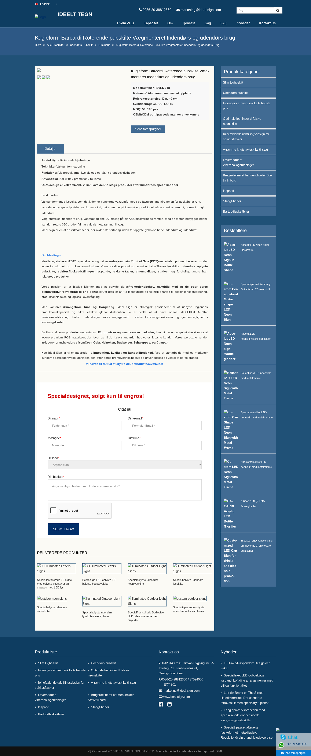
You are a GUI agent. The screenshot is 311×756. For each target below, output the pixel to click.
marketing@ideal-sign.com (201, 10)
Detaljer (50, 149)
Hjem (38, 45)
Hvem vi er (125, 23)
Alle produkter (55, 45)
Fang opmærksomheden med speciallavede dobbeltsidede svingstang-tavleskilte (243, 715)
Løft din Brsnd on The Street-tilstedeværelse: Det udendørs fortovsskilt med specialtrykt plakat (244, 698)
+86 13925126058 (296, 744)
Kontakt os (267, 23)
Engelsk (45, 4)
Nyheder (243, 23)
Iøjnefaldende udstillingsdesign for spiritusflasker (246, 136)
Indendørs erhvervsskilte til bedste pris (246, 105)
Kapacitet (151, 23)
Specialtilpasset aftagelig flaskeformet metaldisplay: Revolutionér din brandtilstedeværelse (246, 732)
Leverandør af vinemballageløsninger (238, 162)
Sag (208, 23)
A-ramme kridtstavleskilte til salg (245, 149)
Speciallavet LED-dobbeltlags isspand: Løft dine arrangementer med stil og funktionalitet (247, 680)
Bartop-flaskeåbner (236, 211)
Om (170, 23)
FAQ (223, 23)
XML (219, 751)
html (211, 751)
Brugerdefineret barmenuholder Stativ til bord (247, 177)
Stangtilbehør (232, 201)
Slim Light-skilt (233, 82)
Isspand (228, 190)
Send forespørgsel (148, 129)
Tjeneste (188, 23)
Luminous (104, 45)
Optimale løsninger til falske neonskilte (242, 121)
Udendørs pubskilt (81, 45)
